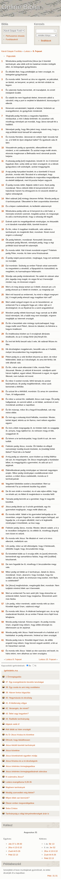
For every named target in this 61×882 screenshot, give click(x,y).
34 (2, 381)
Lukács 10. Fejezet (47, 659)
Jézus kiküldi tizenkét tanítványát (20, 745)
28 (2, 323)
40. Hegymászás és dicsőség (19, 698)
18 (2, 229)
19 (2, 240)
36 (2, 399)
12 (2, 171)
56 (2, 593)
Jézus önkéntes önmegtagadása (20, 766)
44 (2, 484)
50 (2, 538)
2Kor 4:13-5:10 (15, 847)
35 (2, 391)
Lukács (27, 51)
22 (2, 265)
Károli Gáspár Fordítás (11, 51)
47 (2, 506)
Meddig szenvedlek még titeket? (20, 793)
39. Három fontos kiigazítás (18, 693)
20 (2, 250)
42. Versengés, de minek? (17, 708)
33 (2, 367)
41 (2, 446)
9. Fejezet (37, 51)
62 (2, 651)
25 (2, 294)
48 (2, 514)
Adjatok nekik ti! (13, 724)
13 (2, 185)
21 (2, 258)
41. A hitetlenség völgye (16, 703)
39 (2, 428)
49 (2, 528)
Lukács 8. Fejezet (14, 659)
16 (2, 211)
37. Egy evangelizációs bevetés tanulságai (25, 682)
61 (2, 640)
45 (2, 491)
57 (2, 603)
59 (2, 622)
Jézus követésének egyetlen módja (21, 756)
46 (2, 499)
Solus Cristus (11, 808)
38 (2, 417)
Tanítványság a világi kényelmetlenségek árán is (27, 814)
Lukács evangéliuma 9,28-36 (19, 782)
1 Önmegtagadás (13, 677)
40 (2, 438)
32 (2, 357)
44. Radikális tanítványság (17, 719)
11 (2, 161)
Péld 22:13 (13, 855)
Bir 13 (51, 844)
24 (2, 287)
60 (2, 632)
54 (2, 572)
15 (2, 206)
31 (2, 349)
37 (2, 410)
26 (2, 302)
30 (2, 341)
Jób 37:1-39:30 (15, 844)
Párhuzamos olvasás (15, 36)
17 (2, 221)
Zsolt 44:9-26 (14, 851)
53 (2, 564)
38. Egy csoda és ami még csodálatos (23, 687)
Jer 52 (52, 847)
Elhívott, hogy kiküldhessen (18, 740)
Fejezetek (11, 56)
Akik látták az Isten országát (18, 729)
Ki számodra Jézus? (15, 777)
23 (2, 276)
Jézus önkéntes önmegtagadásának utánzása (26, 771)
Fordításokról (12, 39)
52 (2, 554)
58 (2, 611)
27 (2, 313)
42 (2, 457)
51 (2, 546)
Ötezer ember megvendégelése (20, 803)
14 (2, 198)
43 (2, 470)
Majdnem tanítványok (15, 787)
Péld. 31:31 (52, 876)
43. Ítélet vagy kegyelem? (17, 714)
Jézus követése (13, 750)
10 (2, 147)
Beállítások (46, 40)
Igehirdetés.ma (11, 670)
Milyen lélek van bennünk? (18, 798)
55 (2, 585)
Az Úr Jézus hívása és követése (20, 735)
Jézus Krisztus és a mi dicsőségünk (21, 761)
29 (2, 334)
